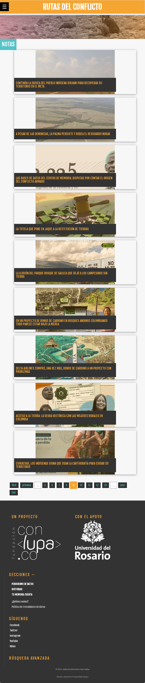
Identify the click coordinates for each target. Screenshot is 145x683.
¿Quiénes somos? (20, 601)
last (14, 492)
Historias (17, 589)
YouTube (14, 640)
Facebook (14, 625)
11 (89, 485)
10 (81, 485)
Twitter (14, 630)
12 (97, 485)
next (122, 485)
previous (26, 485)
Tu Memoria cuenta (22, 594)
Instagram (15, 635)
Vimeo (13, 646)
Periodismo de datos (22, 583)
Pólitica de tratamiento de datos (28, 606)
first (14, 485)
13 (105, 485)
